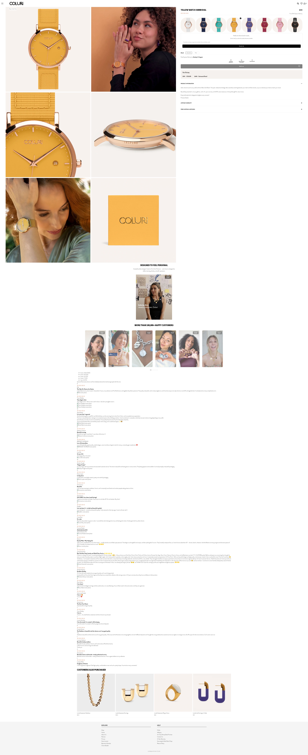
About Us (103, 735)
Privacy (103, 739)
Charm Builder (105, 746)
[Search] (298, 3)
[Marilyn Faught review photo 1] (154, 468)
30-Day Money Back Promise (164, 735)
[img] (81, 385)
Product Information (187, 83)
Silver (196, 53)
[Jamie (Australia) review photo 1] (154, 564)
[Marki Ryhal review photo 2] (154, 425)
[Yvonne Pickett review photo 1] (154, 533)
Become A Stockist (106, 743)
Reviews (103, 737)
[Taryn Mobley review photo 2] (154, 405)
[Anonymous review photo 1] (154, 490)
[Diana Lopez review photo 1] (154, 479)
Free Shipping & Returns (188, 109)
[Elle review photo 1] (154, 393)
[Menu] (2, 3)
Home (103, 732)
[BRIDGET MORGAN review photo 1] (154, 447)
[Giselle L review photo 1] (154, 512)
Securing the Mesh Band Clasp (164, 741)
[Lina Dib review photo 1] (154, 457)
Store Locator (104, 741)
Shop (102, 730)
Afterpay (159, 732)
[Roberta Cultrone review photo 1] (154, 436)
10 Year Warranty (161, 739)
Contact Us (160, 737)
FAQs (158, 730)
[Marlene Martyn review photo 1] (154, 577)
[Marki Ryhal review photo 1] (154, 423)
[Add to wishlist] (299, 66)
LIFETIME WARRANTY (186, 103)
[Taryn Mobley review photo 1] (154, 403)
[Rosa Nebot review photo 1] (154, 588)
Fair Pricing (186, 72)
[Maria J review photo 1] (154, 546)
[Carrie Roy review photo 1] (154, 523)
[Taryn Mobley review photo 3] (154, 407)
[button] (185, 13)
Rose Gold (189, 53)
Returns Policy (160, 743)
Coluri (158, 751)
